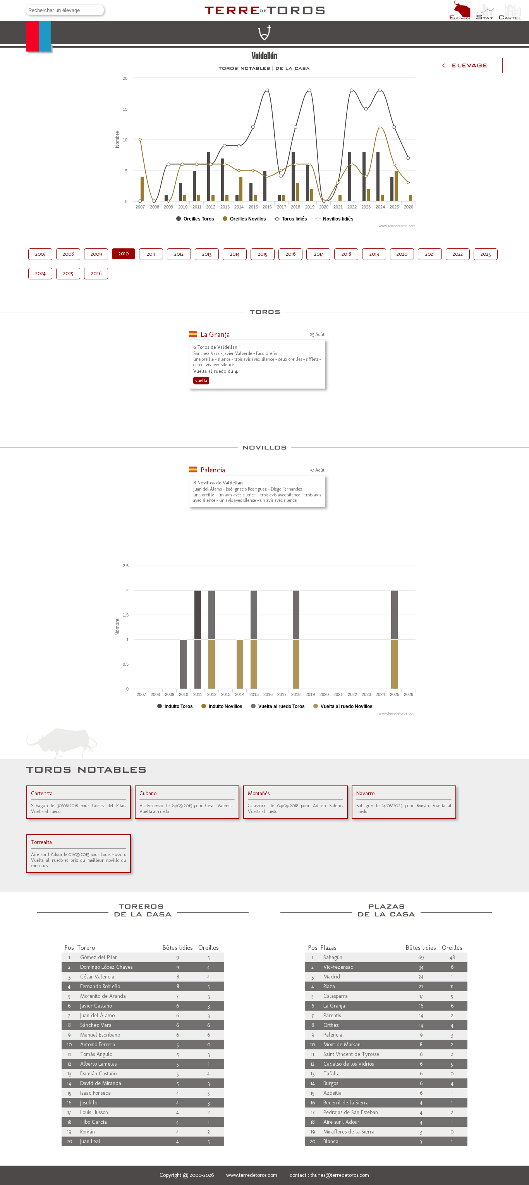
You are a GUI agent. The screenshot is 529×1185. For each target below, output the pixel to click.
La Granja (215, 334)
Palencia (213, 470)
